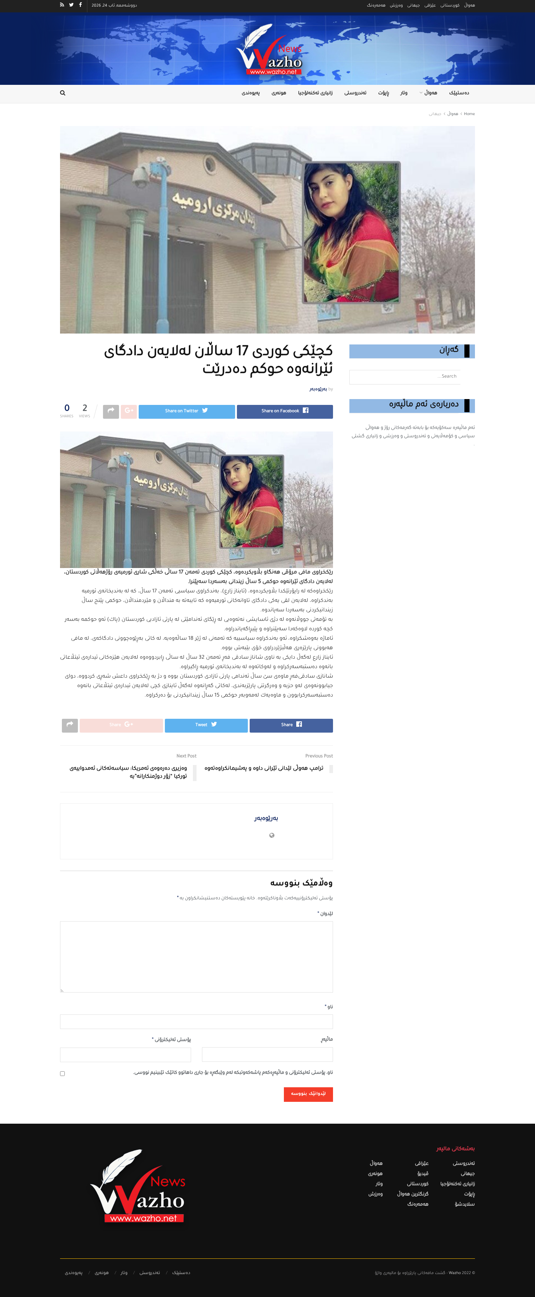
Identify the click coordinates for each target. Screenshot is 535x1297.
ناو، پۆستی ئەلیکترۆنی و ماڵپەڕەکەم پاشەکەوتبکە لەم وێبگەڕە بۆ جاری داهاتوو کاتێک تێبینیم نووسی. (233, 1073)
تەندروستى (355, 93)
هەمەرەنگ (376, 6)
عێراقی (430, 6)
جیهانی (413, 6)
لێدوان (325, 914)
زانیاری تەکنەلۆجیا (315, 93)
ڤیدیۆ (423, 1174)
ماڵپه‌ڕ (327, 1040)
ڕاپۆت (383, 93)
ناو (329, 1007)
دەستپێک (459, 93)
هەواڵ (469, 6)
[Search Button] (467, 377)
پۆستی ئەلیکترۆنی (171, 1040)
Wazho (455, 1273)
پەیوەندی (251, 93)
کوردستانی (450, 6)
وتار (404, 93)
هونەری (279, 93)
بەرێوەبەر (318, 389)
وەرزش (396, 6)
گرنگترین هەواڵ (413, 1195)
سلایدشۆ (465, 1205)
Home (469, 114)
